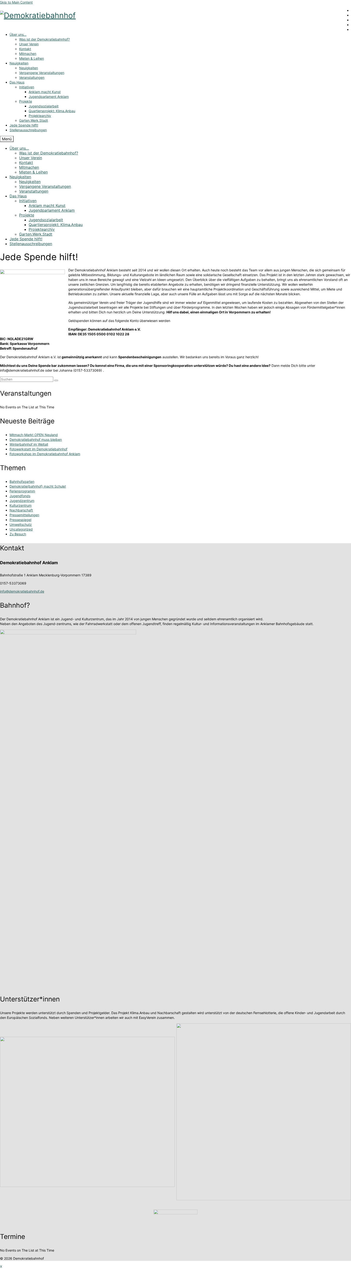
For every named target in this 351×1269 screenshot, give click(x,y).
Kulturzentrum (21, 505)
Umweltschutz (21, 524)
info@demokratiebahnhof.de (22, 591)
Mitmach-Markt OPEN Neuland (34, 435)
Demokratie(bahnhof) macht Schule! (38, 486)
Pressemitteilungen (24, 515)
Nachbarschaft (21, 510)
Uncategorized (21, 529)
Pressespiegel (20, 520)
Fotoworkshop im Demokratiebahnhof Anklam (45, 454)
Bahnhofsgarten (22, 481)
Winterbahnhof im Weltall (29, 444)
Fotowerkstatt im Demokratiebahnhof (38, 449)
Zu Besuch (18, 534)
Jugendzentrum (22, 501)
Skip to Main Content (16, 2)
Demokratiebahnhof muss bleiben (36, 439)
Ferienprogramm (22, 491)
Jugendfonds (20, 496)
